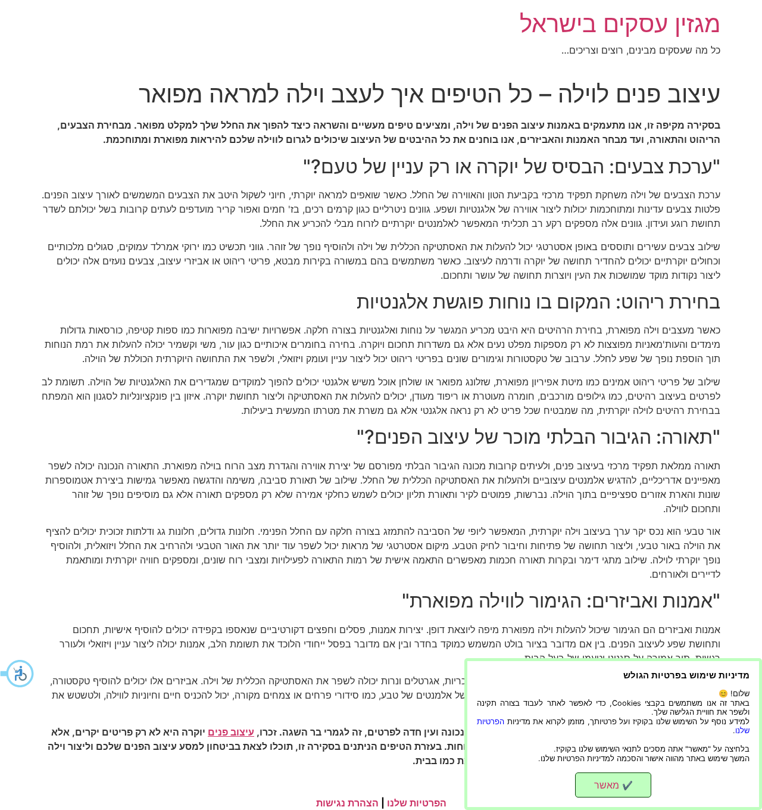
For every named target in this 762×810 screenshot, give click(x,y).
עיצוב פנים (231, 732)
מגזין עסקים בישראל (620, 23)
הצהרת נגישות (347, 803)
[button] (18, 673)
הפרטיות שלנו (416, 803)
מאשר (613, 785)
